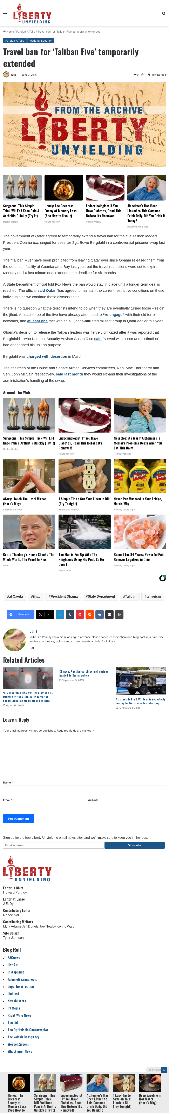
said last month (69, 374)
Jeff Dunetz (30, 926)
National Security (41, 40)
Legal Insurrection (21, 986)
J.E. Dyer (9, 903)
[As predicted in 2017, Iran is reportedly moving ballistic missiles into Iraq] (141, 681)
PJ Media (14, 1008)
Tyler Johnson (13, 937)
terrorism (154, 596)
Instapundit (16, 972)
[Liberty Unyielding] (32, 13)
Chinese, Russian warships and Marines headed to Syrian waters (83, 673)
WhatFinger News (20, 1051)
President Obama (64, 596)
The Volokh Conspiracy (23, 1036)
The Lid (13, 1022)
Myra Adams (12, 926)
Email (8, 800)
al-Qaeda (16, 596)
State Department (101, 596)
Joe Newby (47, 926)
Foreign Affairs (25, 31)
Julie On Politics (105, 641)
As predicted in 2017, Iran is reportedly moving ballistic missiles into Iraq (140, 701)
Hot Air (13, 964)
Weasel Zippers (18, 1044)
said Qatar (47, 291)
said (98, 339)
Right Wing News (19, 1015)
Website (93, 800)
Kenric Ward (66, 926)
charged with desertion (47, 356)
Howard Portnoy (15, 892)
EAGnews (14, 957)
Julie (13, 74)
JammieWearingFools (22, 979)
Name (8, 782)
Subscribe (134, 845)
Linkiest (13, 993)
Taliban (130, 596)
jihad (37, 596)
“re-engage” (113, 315)
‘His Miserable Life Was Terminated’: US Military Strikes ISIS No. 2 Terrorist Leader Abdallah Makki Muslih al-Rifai (28, 697)
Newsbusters (17, 1000)
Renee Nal (11, 915)
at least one (37, 321)
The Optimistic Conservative (28, 1029)
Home (10, 31)
